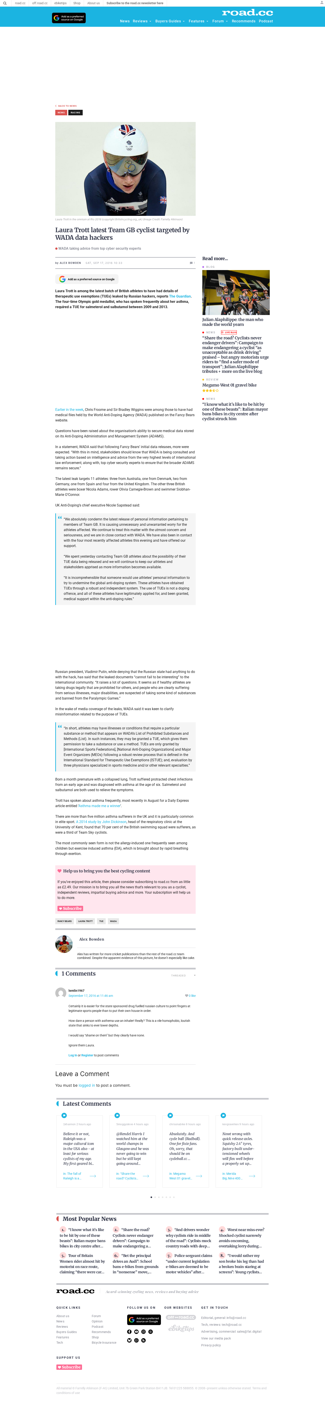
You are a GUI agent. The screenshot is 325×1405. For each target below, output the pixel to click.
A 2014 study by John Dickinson (101, 822)
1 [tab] (151, 1197)
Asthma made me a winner (99, 806)
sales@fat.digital (249, 1331)
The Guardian (180, 296)
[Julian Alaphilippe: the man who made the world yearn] (236, 292)
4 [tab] (162, 1197)
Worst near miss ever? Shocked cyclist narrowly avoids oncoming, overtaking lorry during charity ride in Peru (241, 1240)
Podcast (98, 1326)
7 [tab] (174, 1197)
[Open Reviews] (150, 21)
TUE (101, 921)
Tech (59, 1342)
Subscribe (72, 908)
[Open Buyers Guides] (183, 21)
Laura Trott (85, 921)
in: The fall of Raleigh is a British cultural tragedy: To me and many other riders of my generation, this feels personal (74, 1176)
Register (87, 1055)
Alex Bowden (92, 939)
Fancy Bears (64, 921)
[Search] (5, 3)
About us (62, 1316)
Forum (96, 1316)
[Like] (187, 996)
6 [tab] (170, 1197)
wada (113, 921)
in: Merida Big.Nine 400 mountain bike (232, 1176)
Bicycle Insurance (104, 1342)
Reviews (62, 1326)
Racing (75, 112)
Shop (95, 1337)
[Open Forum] (227, 21)
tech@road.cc (232, 1324)
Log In (73, 1055)
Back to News (67, 106)
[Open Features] (207, 21)
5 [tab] (166, 1197)
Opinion (97, 1321)
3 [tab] (159, 1197)
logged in (87, 1085)
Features (62, 1337)
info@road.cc (236, 1318)
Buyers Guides (66, 1332)
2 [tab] (155, 1197)
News (60, 1321)
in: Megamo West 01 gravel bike (179, 1176)
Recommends (101, 1332)
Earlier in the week (69, 410)
